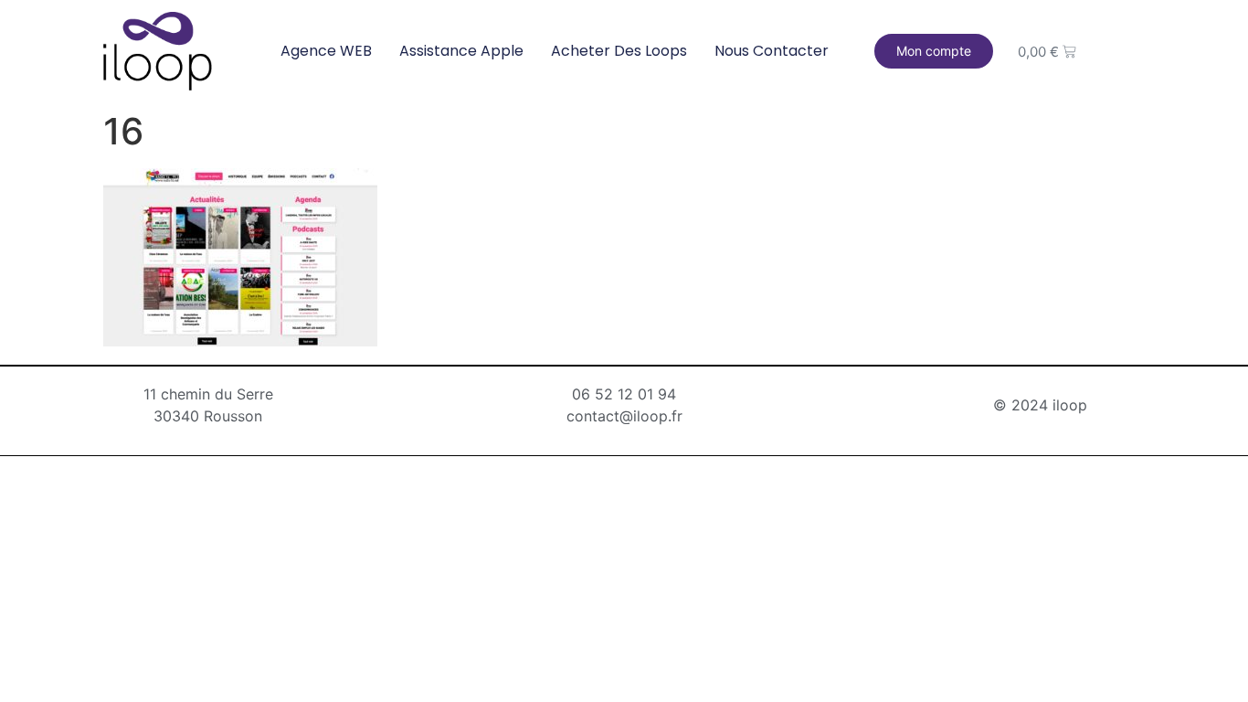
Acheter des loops (619, 50)
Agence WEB (326, 50)
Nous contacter (771, 50)
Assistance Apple (461, 50)
